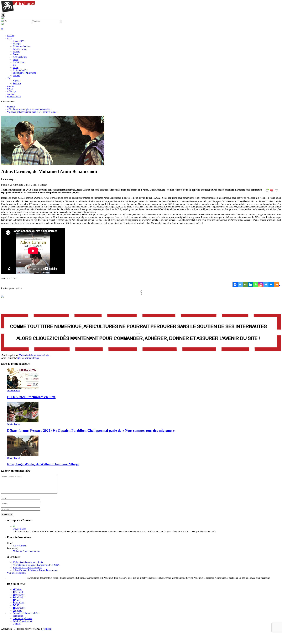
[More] (277, 284)
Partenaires (18, 616)
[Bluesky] (271, 284)
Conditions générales (22, 618)
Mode (15, 67)
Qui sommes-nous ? (16, 578)
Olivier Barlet (13, 390)
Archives (47, 629)
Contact (16, 624)
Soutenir (11, 106)
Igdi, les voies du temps (28, 358)
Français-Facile (14, 96)
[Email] (245, 284)
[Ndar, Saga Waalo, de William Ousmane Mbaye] (22, 455)
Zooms (10, 86)
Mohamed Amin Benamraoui (26, 551)
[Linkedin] (250, 284)
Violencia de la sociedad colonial (34, 355)
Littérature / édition (22, 46)
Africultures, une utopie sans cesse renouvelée (28, 109)
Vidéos (16, 80)
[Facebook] (235, 284)
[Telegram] (265, 284)
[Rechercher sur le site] (3, 15)
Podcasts (17, 83)
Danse (16, 54)
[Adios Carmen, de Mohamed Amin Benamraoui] (52, 164)
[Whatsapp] (255, 284)
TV (8, 78)
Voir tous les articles (16, 573)
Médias (16, 75)
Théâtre (16, 51)
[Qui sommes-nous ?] (2, 24)
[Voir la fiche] (14, 526)
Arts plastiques (20, 57)
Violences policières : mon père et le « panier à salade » (32, 112)
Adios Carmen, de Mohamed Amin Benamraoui (35, 570)
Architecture (18, 62)
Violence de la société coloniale (27, 567)
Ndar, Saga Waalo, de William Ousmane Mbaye (43, 464)
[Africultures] (18, 12)
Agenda (10, 94)
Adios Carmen (19, 545)
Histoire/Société (20, 70)
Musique (17, 43)
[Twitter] (240, 284)
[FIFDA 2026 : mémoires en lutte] (22, 388)
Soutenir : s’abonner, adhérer (26, 613)
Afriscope (11, 91)
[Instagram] (260, 284)
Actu (9, 38)
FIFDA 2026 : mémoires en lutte (31, 397)
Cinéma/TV (18, 41)
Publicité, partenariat (22, 621)
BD (14, 65)
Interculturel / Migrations (24, 73)
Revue (10, 88)
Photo (15, 59)
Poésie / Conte (19, 49)
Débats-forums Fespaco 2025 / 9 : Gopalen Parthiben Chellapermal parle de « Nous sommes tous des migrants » (91, 430)
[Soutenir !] (141, 333)
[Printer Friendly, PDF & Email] (272, 192)
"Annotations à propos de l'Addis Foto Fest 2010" (36, 565)
